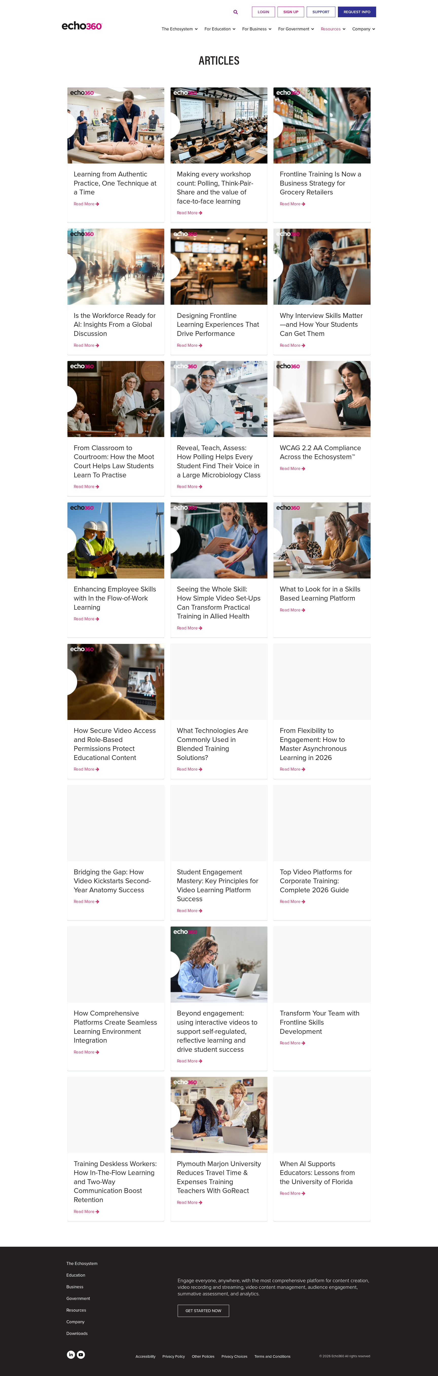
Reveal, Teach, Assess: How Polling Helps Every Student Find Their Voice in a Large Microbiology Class (219, 461)
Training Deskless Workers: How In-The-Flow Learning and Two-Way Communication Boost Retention (115, 1182)
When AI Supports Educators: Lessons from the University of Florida (317, 1173)
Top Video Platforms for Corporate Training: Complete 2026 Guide (316, 881)
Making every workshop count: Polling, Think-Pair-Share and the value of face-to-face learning (215, 188)
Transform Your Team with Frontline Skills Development (319, 1022)
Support (321, 12)
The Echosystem (82, 1263)
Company (75, 1322)
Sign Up (290, 12)
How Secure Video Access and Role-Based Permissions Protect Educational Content (115, 744)
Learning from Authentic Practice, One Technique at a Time (115, 183)
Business (74, 1287)
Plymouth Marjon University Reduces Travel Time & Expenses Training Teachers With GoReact (219, 1177)
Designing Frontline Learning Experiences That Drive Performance (218, 324)
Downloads (77, 1333)
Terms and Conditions (272, 1356)
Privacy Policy (173, 1356)
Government (78, 1298)
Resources (76, 1310)
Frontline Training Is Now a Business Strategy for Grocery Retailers (320, 183)
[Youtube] (81, 1355)
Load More (219, 1232)
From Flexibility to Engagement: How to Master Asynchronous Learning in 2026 (313, 744)
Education (75, 1275)
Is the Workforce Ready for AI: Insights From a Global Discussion (115, 324)
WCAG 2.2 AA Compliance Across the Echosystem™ (320, 452)
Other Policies (203, 1356)
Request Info (357, 12)
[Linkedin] (71, 1355)
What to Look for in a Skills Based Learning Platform (320, 594)
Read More (85, 204)
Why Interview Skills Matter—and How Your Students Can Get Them (321, 324)
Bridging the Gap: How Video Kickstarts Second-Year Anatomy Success (112, 881)
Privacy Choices (234, 1356)
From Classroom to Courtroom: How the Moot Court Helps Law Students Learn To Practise (114, 461)
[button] (236, 12)
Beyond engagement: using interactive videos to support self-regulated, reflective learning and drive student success (217, 1031)
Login (263, 12)
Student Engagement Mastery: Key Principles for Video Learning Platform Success (217, 885)
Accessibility (145, 1356)
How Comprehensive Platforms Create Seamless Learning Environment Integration (115, 1027)
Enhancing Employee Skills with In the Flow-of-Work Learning (115, 598)
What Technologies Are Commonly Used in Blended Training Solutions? (212, 744)
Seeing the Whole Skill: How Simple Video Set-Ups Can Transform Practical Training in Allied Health (219, 603)
